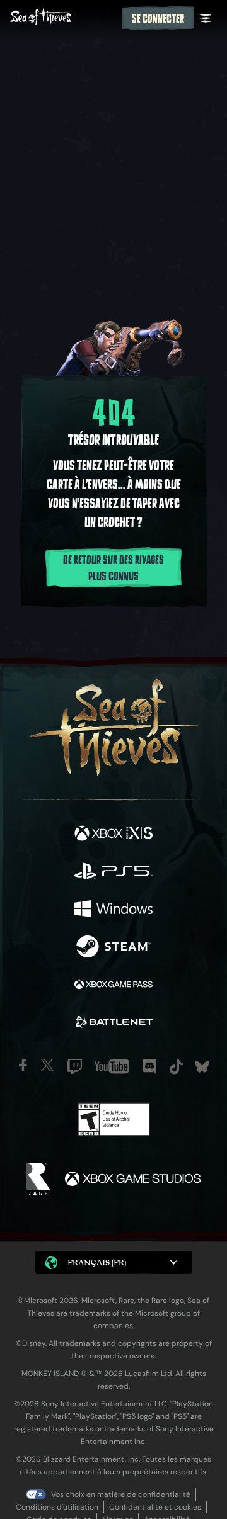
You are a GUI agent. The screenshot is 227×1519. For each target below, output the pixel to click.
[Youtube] (112, 1066)
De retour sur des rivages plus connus (113, 568)
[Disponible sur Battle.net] (113, 1023)
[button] (113, 1262)
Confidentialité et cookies (155, 1507)
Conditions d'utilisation (57, 1507)
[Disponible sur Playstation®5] (113, 872)
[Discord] (149, 1066)
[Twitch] (74, 1066)
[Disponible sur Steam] (113, 948)
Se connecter (158, 19)
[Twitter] (47, 1065)
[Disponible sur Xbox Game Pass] (113, 986)
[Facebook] (23, 1065)
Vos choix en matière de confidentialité (120, 1494)
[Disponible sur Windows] (113, 910)
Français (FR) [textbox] (96, 1262)
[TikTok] (176, 1067)
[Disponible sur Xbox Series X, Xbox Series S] (113, 835)
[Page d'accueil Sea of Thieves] (63, 18)
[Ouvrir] (205, 18)
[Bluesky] (202, 1067)
